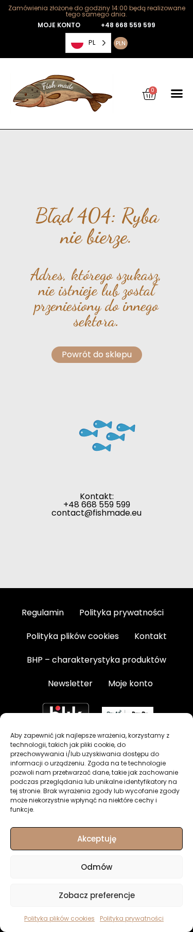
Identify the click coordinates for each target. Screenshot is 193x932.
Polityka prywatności (132, 918)
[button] (177, 93)
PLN (121, 43)
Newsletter (70, 683)
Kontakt (150, 636)
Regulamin (43, 612)
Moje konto (130, 683)
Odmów (96, 867)
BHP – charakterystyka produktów (96, 660)
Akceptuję (96, 838)
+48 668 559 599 (128, 25)
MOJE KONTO (59, 25)
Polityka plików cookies (59, 918)
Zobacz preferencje (97, 895)
